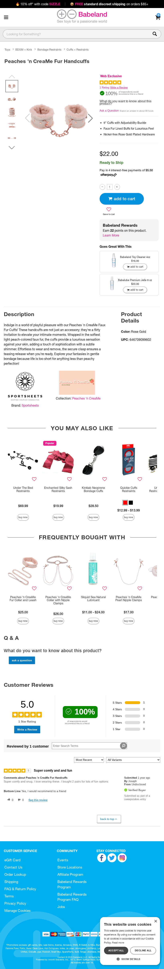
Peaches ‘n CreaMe (86, 398)
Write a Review (119, 87)
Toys (7, 49)
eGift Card (12, 860)
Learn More (111, 235)
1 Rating (104, 87)
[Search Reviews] (123, 745)
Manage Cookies (17, 910)
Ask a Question (109, 110)
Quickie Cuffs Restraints (128, 489)
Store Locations (69, 867)
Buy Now (23, 517)
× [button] (155, 921)
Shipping (11, 882)
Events (62, 860)
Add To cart (124, 198)
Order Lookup (15, 874)
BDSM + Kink (23, 49)
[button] (6, 17)
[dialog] (130, 941)
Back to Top (107, 819)
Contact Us (13, 867)
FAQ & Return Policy (20, 889)
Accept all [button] (116, 950)
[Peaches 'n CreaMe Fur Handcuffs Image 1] (59, 118)
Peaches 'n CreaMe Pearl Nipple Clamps (128, 598)
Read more (118, 942)
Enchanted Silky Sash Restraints (58, 489)
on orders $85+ (109, 4)
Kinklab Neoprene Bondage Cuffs (93, 489)
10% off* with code (38, 4)
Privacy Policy (15, 903)
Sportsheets (30, 405)
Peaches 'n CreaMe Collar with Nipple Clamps (58, 600)
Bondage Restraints (49, 49)
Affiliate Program (70, 874)
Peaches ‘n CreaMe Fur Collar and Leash (23, 598)
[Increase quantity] (117, 187)
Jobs (61, 907)
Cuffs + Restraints (78, 49)
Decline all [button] (143, 950)
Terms (9, 896)
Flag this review (38, 800)
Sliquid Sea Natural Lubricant (93, 598)
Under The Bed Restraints (23, 489)
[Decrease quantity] (102, 187)
